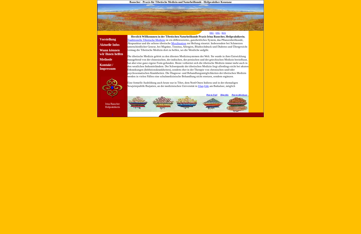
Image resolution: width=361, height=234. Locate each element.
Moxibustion (178, 43)
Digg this (224, 95)
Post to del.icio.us (239, 95)
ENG (218, 33)
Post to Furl (211, 95)
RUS (224, 33)
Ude (206, 86)
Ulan (200, 86)
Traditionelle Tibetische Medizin (146, 39)
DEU (212, 33)
